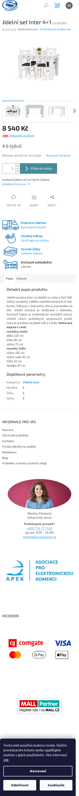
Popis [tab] (9, 278)
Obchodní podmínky (15, 435)
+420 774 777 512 (39, 528)
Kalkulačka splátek (21, 136)
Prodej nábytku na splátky (19, 447)
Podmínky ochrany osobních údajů (24, 463)
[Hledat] (46, 5)
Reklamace (9, 452)
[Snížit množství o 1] (18, 171)
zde (6, 760)
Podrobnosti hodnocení (55, 29)
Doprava (7, 430)
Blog (5, 458)
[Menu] (69, 5)
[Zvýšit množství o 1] (18, 165)
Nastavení (38, 771)
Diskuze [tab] (21, 278)
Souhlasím (56, 785)
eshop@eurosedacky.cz (39, 537)
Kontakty (8, 441)
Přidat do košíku (41, 168)
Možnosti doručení (58, 156)
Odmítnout (20, 785)
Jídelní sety (31, 382)
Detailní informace (14, 184)
